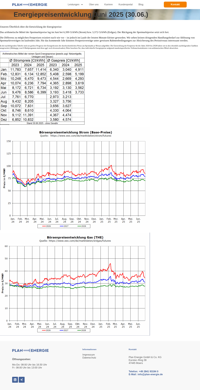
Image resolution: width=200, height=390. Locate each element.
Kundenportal (126, 4)
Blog (141, 4)
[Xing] (22, 380)
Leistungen (73, 4)
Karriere (108, 4)
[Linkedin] (15, 380)
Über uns (94, 4)
